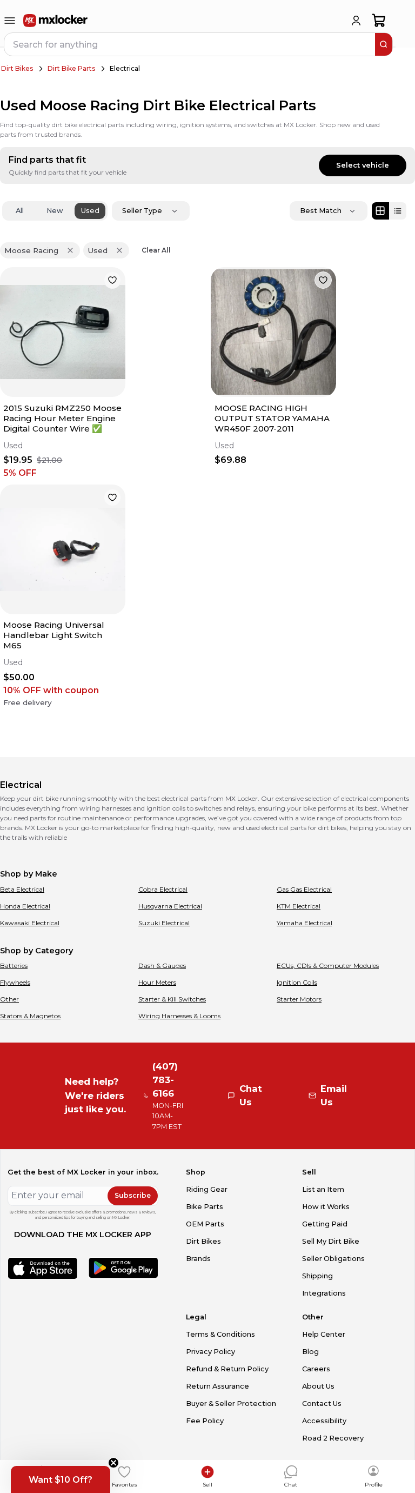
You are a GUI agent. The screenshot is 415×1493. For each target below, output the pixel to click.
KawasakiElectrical (29, 923)
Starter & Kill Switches (172, 999)
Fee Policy (205, 1421)
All (20, 211)
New (54, 211)
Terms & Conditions (220, 1334)
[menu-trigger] (9, 20)
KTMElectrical (298, 906)
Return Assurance (217, 1386)
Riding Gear (206, 1189)
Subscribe (133, 1195)
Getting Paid (324, 1224)
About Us (318, 1386)
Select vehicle (362, 165)
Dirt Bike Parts (71, 68)
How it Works (326, 1207)
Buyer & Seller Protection (231, 1403)
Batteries (14, 965)
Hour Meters (157, 982)
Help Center (323, 1334)
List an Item (323, 1189)
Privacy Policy (210, 1352)
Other (9, 999)
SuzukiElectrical (164, 923)
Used (90, 211)
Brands (198, 1259)
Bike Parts (204, 1207)
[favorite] (112, 280)
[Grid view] (380, 211)
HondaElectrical (25, 906)
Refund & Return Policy (227, 1369)
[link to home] (55, 20)
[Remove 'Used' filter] (119, 250)
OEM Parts (205, 1224)
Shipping (317, 1276)
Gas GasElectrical (304, 889)
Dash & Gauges (162, 965)
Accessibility (324, 1421)
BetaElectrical (22, 889)
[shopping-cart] (379, 20)
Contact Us (322, 1403)
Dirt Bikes (17, 68)
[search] (383, 44)
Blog (310, 1352)
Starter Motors (299, 999)
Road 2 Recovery (333, 1438)
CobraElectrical (163, 889)
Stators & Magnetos (30, 1016)
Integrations (324, 1293)
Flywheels (15, 982)
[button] (60, 1479)
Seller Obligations (333, 1259)
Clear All (156, 250)
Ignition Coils (297, 982)
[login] (356, 20)
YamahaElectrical (304, 923)
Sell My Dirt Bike (330, 1241)
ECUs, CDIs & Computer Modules (328, 965)
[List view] (397, 211)
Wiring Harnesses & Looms (179, 1016)
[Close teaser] (113, 1462)
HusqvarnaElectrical (170, 906)
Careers (316, 1369)
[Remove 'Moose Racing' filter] (70, 250)
